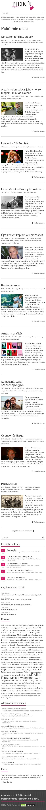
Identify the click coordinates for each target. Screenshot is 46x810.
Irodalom (8, 652)
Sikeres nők (28, 681)
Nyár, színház (18, 670)
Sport (34, 681)
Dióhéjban (31, 637)
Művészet (10, 667)
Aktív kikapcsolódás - (31, 17)
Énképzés (31, 640)
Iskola (12, 652)
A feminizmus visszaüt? (16, 757)
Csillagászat (13, 637)
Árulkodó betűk (5, 633)
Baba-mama (26, 633)
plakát (28, 337)
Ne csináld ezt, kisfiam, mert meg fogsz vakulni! (16, 605)
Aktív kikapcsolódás (26, 628)
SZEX (13, 686)
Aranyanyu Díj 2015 (34, 630)
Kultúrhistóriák (35, 660)
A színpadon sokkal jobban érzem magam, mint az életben (22, 91)
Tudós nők (20, 691)
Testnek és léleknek (11, 691)
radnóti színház (38, 96)
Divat (35, 637)
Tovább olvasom (39, 77)
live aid (33, 147)
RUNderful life (21, 681)
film (28, 238)
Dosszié (40, 637)
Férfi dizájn (11, 642)
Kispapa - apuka (27, 657)
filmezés (27, 240)
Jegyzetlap (39, 652)
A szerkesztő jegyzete (14, 628)
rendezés (33, 240)
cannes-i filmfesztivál (7, 240)
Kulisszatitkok (12, 660)
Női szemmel (9, 670)
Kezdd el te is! (13, 657)
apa (27, 96)
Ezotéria (4, 643)
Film (8, 645)
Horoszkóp (4, 650)
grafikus (32, 337)
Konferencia (36, 657)
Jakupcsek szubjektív (29, 652)
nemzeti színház (37, 439)
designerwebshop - (39, 19)
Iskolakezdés (18, 652)
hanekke (38, 240)
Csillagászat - (31, 19)
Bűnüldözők (4, 635)
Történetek (38, 691)
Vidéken (11, 695)
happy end (4, 243)
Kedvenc (29, 655)
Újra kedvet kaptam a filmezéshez (22, 235)
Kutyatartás (11, 662)
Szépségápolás (29, 683)
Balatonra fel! (11, 550)
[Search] (43, 537)
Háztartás (23, 647)
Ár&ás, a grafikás (12, 333)
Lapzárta (3, 664)
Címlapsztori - (24, 19)
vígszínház (28, 439)
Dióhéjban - (15, 21)
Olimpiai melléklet (32, 670)
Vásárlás (39, 693)
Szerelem (37, 683)
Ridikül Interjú (25, 675)
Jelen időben (4, 655)
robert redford (9, 291)
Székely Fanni (19, 439)
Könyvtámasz (19, 662)
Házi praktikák (11, 647)
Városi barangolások (30, 693)
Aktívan (35, 628)
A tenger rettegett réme (8, 614)
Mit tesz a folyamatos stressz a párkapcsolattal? (16, 600)
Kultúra (27, 660)
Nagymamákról (17, 667)
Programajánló (19, 672)
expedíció (4, 489)
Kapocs (11, 655)
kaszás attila (40, 441)
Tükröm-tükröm (29, 691)
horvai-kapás (5, 443)
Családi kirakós (5, 637)
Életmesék (13, 640)
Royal (15, 681)
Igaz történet (29, 650)
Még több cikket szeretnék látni (22, 531)
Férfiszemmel (34, 643)
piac (38, 487)
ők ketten (11, 391)
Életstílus (24, 640)
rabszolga (35, 489)
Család (40, 635)
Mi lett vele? (30, 664)
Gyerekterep (30, 645)
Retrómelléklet (5, 675)
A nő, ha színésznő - (20, 17)
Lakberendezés (38, 662)
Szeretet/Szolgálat (6, 686)
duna (26, 487)
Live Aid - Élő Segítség (15, 143)
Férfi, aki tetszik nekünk (21, 642)
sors (30, 40)
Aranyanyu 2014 (23, 630)
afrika (34, 487)
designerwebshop (23, 637)
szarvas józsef (32, 441)
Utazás (10, 693)
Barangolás (35, 633)
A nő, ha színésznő (30, 625)
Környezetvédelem (28, 662)
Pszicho (26, 672)
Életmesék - (21, 21)
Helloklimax (30, 647)
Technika (24, 688)
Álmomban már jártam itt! (9, 609)
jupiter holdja (4, 393)
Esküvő (32, 21)
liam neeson (12, 42)
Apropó (15, 630)
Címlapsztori (22, 635)
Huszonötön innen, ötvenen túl (16, 650)
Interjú (3, 652)
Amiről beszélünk (6, 630)
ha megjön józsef (27, 391)
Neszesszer (27, 667)
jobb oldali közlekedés (30, 192)
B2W (21, 633)
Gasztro (13, 645)
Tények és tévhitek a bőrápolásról (19, 557)
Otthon (39, 670)
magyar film (4, 391)
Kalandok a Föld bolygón (15, 577)
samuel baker (27, 489)
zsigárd (25, 441)
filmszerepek (4, 42)
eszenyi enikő (5, 441)
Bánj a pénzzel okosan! (12, 745)
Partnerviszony (10, 285)
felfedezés (10, 489)
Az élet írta (16, 633)
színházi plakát (5, 339)
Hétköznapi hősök (38, 647)
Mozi (5, 667)
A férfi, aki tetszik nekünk (8, 625)
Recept (39, 672)
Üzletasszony (33, 695)
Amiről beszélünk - (6, 19)
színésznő (29, 388)
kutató (30, 487)
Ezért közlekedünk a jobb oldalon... (23, 189)
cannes (40, 388)
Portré (13, 672)
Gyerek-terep (21, 645)
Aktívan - (39, 17)
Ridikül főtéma (14, 675)
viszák (20, 441)
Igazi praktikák (38, 650)
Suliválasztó (4, 683)
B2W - (19, 19)
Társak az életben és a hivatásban (19, 571)
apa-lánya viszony (19, 240)
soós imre (27, 42)
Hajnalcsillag (9, 483)
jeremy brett (20, 42)
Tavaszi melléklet (16, 688)
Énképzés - (27, 21)
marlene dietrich (36, 40)
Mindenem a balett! (20, 709)
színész (31, 96)
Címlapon (12, 635)
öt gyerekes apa (16, 98)
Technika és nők (32, 688)
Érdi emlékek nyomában (16, 726)
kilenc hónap (18, 391)
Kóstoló (4, 659)
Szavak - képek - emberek (16, 683)
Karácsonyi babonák (20, 655)
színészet (38, 238)
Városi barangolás (19, 693)
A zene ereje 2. (13, 731)
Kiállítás (20, 657)
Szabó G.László (19, 96)
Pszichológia (33, 672)
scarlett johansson (29, 289)
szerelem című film (13, 243)
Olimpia (24, 670)
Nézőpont (36, 667)
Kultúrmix (4, 662)
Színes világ (20, 686)
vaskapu (15, 491)
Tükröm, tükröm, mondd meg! (19, 714)
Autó (11, 633)
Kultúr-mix (20, 660)
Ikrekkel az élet (9, 762)
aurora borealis (37, 391)
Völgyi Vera (18, 289)
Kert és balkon (38, 655)
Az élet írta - (14, 19)
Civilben (29, 635)
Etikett (41, 640)
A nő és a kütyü (20, 625)
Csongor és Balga (12, 435)
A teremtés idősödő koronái (16, 564)
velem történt (5, 695)
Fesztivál (3, 645)
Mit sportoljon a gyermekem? (20, 738)
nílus (15, 489)
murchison (4, 491)
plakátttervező (14, 339)
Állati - (43, 17)
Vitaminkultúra (18, 695)
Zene (39, 695)
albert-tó (10, 491)
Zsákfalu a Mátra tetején (15, 751)
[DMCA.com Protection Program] (27, 805)
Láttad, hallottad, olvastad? (17, 665)
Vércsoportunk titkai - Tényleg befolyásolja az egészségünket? (21, 595)
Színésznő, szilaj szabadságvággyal (12, 383)
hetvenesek (39, 337)
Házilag (18, 647)
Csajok (35, 635)
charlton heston (35, 42)
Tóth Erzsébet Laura (20, 40)
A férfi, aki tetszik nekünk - (8, 17)
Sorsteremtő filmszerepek (17, 36)
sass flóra (20, 489)
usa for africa (39, 147)
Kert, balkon (5, 657)
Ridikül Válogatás (22, 678)
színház (32, 238)
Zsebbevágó (4, 698)
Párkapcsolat (6, 672)
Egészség (5, 640)
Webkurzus (25, 695)
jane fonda (38, 289)
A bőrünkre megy (8, 719)
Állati (39, 628)
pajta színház (13, 441)
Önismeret (12, 698)
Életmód (18, 640)
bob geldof (27, 147)
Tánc (26, 686)
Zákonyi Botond (19, 337)
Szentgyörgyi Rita (20, 238)
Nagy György (18, 147)
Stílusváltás (39, 681)
